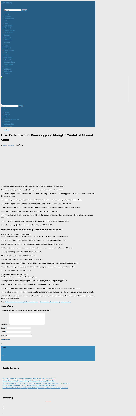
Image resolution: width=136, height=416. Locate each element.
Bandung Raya (9, 30)
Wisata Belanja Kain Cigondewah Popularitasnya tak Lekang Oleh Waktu (29, 381)
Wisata (6, 35)
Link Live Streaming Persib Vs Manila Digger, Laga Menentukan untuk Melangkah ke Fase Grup (36, 383)
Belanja (7, 115)
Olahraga (7, 37)
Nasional (7, 16)
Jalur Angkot (9, 124)
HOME (6, 14)
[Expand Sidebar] (1, 343)
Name (3, 328)
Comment (5, 324)
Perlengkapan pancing (32, 302)
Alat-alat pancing (11, 302)
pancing (21, 302)
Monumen (8, 126)
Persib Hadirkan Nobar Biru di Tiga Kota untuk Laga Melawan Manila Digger (29, 385)
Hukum (6, 21)
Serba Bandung (6, 3)
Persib (6, 23)
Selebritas (8, 39)
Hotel (6, 117)
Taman (7, 121)
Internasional (9, 19)
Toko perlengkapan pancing (60, 302)
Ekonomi (7, 28)
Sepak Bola (8, 26)
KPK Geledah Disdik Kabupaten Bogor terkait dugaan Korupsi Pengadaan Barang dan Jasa (35, 388)
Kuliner (6, 112)
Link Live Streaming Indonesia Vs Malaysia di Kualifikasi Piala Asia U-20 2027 (29, 379)
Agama (7, 42)
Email (3, 332)
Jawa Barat (8, 33)
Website (4, 336)
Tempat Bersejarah (11, 119)
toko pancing (45, 302)
